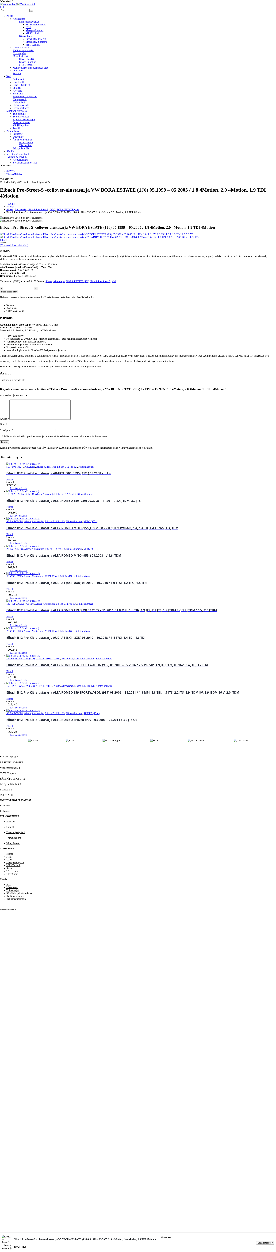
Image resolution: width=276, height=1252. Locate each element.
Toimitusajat (12, 890)
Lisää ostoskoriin (265, 1243)
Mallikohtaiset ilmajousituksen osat (30, 67)
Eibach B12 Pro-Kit (36, 39)
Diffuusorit (18, 79)
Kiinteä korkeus (27, 36)
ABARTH (29, 466)
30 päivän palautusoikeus (19, 893)
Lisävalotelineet (21, 108)
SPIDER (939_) (92, 713)
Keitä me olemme (15, 896)
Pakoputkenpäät (21, 148)
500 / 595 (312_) (14, 466)
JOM (28, 27)
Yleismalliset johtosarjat (25, 162)
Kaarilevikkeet (20, 82)
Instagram (5, 811)
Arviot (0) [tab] (11, 308)
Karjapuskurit (20, 99)
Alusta (9, 16)
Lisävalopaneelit (21, 105)
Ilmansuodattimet (21, 122)
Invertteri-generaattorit (17, 154)
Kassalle (10, 821)
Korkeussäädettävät (29, 21)
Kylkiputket (19, 102)
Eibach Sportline (27, 62)
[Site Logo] (17, 4)
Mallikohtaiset (26, 142)
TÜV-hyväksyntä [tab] (15, 311)
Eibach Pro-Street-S (36, 24)
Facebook (5, 805)
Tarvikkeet (18, 128)
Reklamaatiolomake (16, 899)
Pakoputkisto (12, 131)
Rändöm (10, 151)
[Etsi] (31, 11)
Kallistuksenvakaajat (23, 50)
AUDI (47, 576)
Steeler (9, 868)
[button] (2, 7)
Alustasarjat (19, 18)
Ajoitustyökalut (20, 159)
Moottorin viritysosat (16, 110)
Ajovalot (17, 90)
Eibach (9, 853)
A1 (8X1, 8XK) (14, 576)
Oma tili (10, 171)
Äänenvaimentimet (22, 139)
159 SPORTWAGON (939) (20, 685)
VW (114, 281)
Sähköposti (6, 430)
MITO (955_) (90, 521)
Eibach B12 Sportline (36, 41)
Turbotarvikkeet (21, 116)
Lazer (9, 859)
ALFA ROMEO (25, 494)
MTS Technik (33, 33)
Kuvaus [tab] (10, 305)
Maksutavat (12, 887)
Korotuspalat (19, 53)
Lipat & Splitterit (21, 85)
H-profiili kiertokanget (24, 119)
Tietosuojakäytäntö (15, 832)
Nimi (3, 424)
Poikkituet (18, 70)
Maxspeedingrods (34, 30)
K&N (9, 856)
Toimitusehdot (13, 837)
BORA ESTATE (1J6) (77, 281)
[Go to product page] (141, 464)
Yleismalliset (25, 145)
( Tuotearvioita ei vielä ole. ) (14, 245)
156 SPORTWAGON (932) (20, 658)
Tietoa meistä (14, 174)
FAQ (9, 884)
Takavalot (18, 93)
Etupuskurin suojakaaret (25, 96)
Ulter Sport (12, 874)
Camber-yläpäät (21, 47)
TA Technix (12, 871)
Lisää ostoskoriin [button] (18, 488)
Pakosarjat (18, 133)
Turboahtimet (19, 113)
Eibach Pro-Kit (26, 59)
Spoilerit (17, 87)
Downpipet (18, 136)
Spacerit (17, 73)
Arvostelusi (6, 395)
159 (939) (11, 494)
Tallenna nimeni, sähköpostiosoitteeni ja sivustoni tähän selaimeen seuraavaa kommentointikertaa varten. (56, 436)
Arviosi (4, 418)
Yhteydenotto (13, 843)
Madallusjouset (20, 56)
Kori (8, 76)
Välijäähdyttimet (21, 125)
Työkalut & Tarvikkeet (17, 157)
